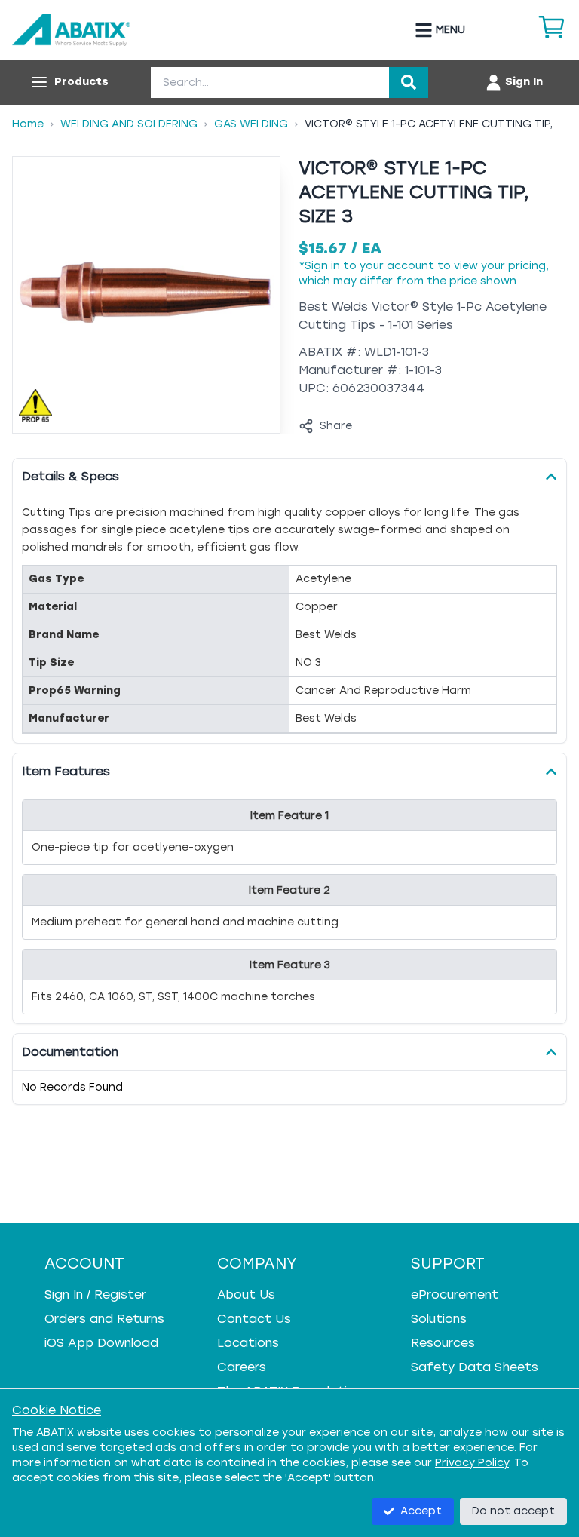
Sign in (322, 265)
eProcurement (454, 1294)
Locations (248, 1343)
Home (28, 124)
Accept (421, 1511)
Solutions (439, 1319)
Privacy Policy (472, 1462)
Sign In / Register (95, 1294)
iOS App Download (101, 1343)
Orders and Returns (104, 1319)
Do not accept (513, 1511)
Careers (241, 1367)
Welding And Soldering (129, 124)
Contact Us (254, 1319)
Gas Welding (251, 124)
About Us (246, 1294)
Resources (443, 1343)
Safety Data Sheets (474, 1367)
